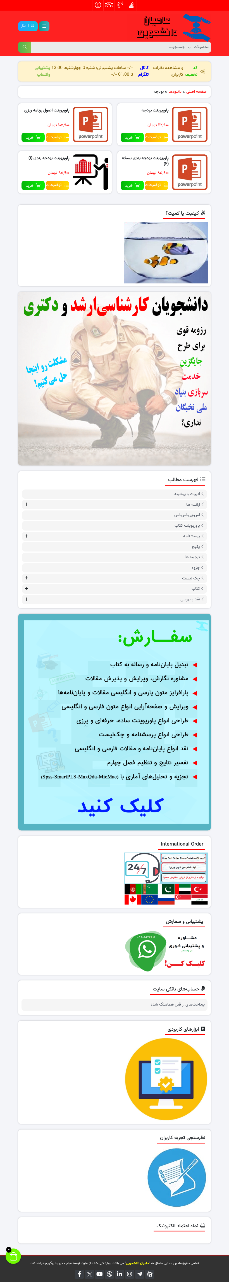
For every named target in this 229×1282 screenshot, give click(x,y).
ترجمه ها (192, 557)
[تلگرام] (140, 1274)
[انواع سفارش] (114, 722)
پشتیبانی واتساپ (42, 71)
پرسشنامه (191, 536)
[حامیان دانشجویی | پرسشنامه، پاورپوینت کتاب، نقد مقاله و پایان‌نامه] (169, 26)
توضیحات (153, 137)
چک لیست (191, 578)
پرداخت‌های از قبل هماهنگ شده (178, 1005)
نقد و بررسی (190, 599)
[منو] (44, 26)
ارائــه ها (193, 505)
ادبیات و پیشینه (187, 494)
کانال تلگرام (143, 71)
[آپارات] (150, 1274)
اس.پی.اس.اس (187, 515)
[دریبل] (109, 1274)
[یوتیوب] (99, 1274)
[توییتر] (89, 1274)
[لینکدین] (120, 1274)
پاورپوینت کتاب (187, 525)
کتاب (196, 589)
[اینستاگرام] (130, 1274)
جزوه (196, 568)
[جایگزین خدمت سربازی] (114, 378)
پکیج (196, 547)
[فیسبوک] (79, 1274)
